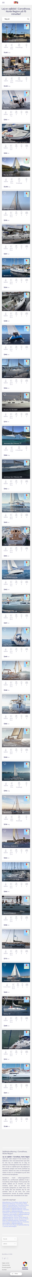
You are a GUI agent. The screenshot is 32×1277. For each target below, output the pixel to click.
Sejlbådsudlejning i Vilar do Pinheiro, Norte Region (15, 1215)
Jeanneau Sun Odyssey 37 (12, 443)
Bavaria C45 (8, 947)
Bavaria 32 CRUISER (10, 410)
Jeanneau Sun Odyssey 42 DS (14, 779)
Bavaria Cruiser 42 (10, 41)
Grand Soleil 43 (9, 208)
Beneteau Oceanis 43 (11, 846)
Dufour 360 (7, 1081)
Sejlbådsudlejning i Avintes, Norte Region (14, 1217)
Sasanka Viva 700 (10, 108)
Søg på (7, 19)
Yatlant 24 (7, 343)
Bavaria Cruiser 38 (10, 745)
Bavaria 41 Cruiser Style (11, 880)
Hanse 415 (7, 242)
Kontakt (4, 1269)
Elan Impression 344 (10, 611)
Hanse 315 (7, 309)
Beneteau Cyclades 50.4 (12, 1115)
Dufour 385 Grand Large (12, 1047)
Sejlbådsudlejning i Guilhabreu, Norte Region (12, 1212)
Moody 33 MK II (9, 175)
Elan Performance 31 (10, 578)
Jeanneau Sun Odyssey (11, 980)
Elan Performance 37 (11, 645)
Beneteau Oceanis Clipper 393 (14, 812)
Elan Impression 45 (10, 510)
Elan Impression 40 (10, 712)
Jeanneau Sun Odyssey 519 (13, 376)
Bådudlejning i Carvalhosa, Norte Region (14, 1202)
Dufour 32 (7, 1014)
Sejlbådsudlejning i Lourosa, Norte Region (15, 1225)
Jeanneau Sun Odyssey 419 (13, 477)
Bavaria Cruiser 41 (10, 913)
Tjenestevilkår (6, 1265)
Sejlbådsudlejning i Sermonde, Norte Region (12, 1224)
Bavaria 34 (7, 275)
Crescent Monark (9, 141)
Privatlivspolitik (6, 1267)
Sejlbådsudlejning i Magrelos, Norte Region (16, 1213)
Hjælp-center (5, 1263)
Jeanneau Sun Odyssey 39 (12, 678)
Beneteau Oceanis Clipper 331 (14, 74)
